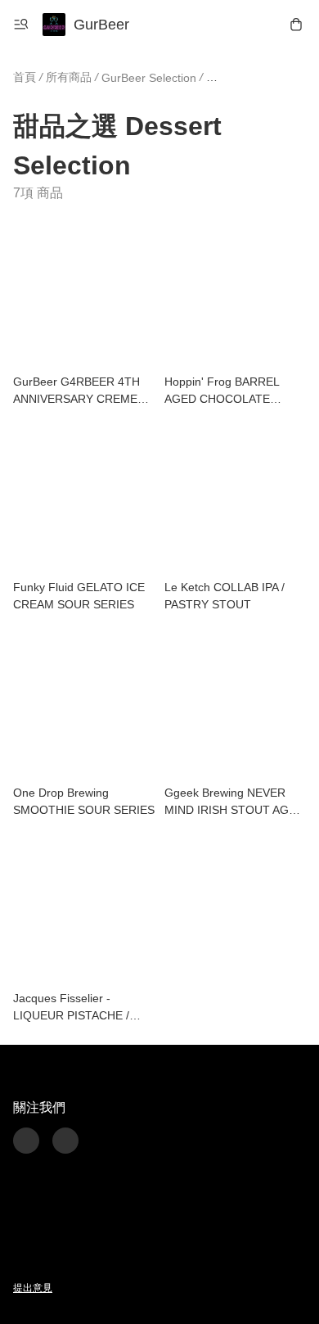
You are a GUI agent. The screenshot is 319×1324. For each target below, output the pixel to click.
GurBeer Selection (148, 77)
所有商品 (69, 77)
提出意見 (32, 1288)
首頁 (24, 77)
